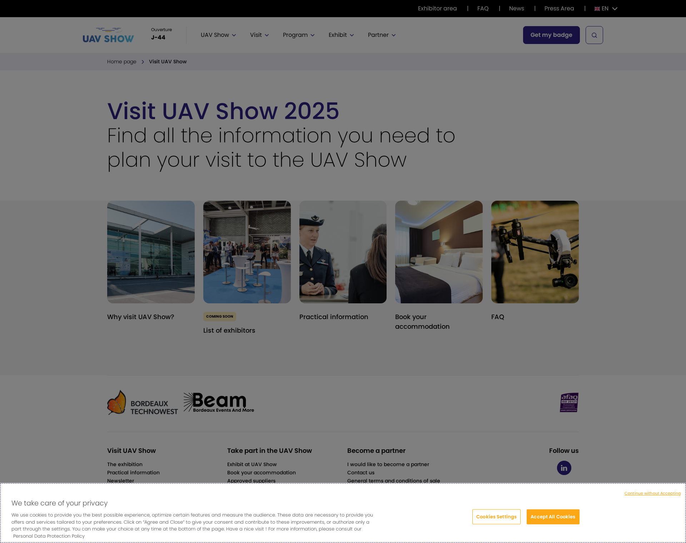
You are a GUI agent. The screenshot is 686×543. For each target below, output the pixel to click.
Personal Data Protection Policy (49, 535)
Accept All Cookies (553, 516)
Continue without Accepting (653, 493)
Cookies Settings (496, 516)
